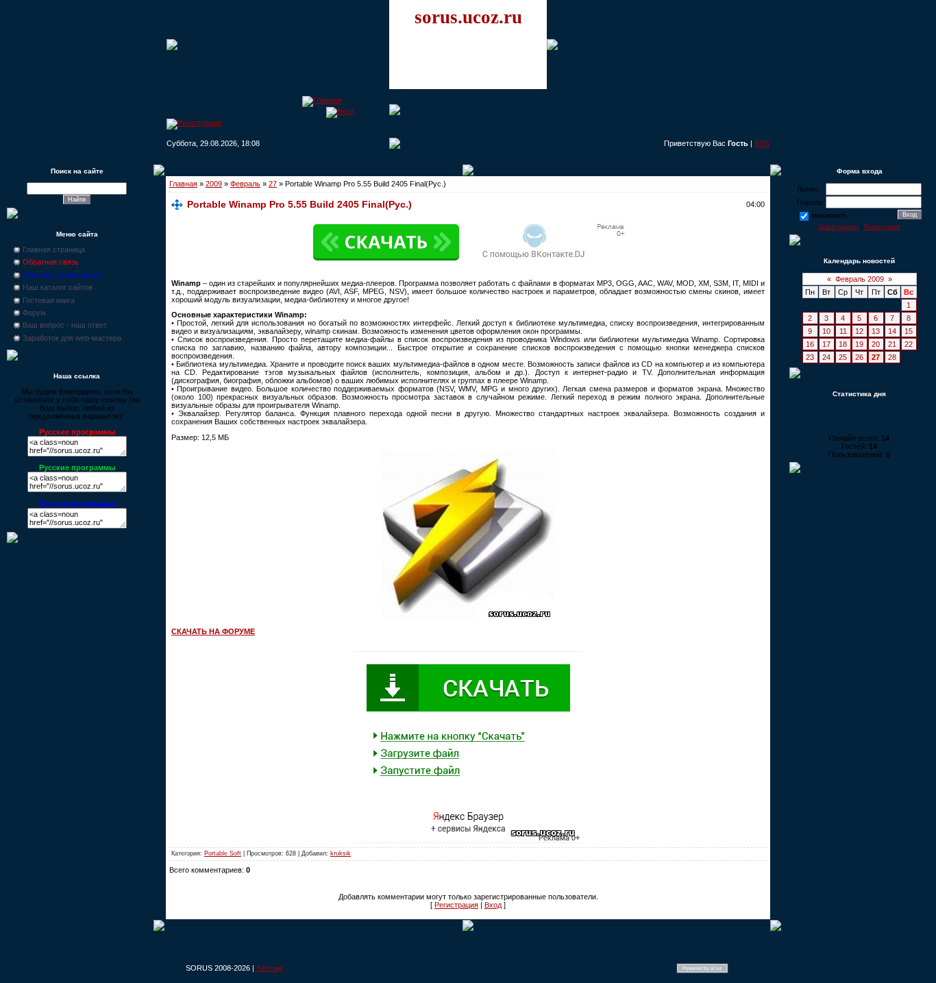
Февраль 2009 (859, 279)
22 (908, 344)
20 (876, 344)
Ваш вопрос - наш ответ (65, 325)
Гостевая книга (49, 300)
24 (826, 357)
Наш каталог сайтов (58, 287)
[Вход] (340, 111)
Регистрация (456, 905)
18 (843, 344)
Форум (34, 312)
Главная (183, 184)
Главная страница (54, 249)
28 (892, 357)
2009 (214, 184)
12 (859, 331)
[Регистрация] (194, 123)
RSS (761, 143)
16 (810, 344)
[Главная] (321, 100)
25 (843, 357)
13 (876, 331)
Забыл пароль (838, 226)
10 (826, 331)
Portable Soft (222, 853)
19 (859, 344)
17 (826, 344)
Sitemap (269, 968)
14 (892, 331)
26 (859, 357)
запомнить (829, 215)
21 (892, 344)
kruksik (340, 853)
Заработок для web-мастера (72, 338)
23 (810, 357)
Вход (493, 905)
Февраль (245, 184)
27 (273, 184)
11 (843, 331)
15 (908, 331)
